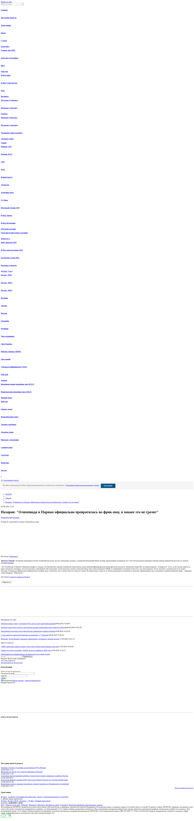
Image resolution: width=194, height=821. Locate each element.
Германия (5, 321)
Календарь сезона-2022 (10, 258)
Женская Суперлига (9, 108)
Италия (4, 313)
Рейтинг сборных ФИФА (11, 352)
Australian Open (7, 192)
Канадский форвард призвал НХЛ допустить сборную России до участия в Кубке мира (34, 780)
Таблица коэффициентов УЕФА (14, 367)
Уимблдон (5, 185)
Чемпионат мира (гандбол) (12, 133)
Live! (10, 271)
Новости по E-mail (13, 805)
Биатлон (4, 71)
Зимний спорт (6, 398)
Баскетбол (5, 46)
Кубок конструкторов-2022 (12, 250)
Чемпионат (13, 556)
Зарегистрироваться (32, 681)
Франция (4, 329)
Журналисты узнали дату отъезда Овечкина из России (22, 772)
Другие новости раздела (184, 788)
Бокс (3, 91)
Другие (4, 470)
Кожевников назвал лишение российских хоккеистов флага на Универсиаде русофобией (35, 784)
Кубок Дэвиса (6, 215)
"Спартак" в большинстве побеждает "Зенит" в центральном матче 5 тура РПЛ (38, 797)
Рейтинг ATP (6, 147)
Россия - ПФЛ (6, 290)
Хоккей (4, 380)
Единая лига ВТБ (8, 50)
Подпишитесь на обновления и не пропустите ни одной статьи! (25, 654)
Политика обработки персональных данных (85, 805)
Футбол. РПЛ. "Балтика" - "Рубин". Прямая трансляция (29, 801)
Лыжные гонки (7, 139)
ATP (2, 162)
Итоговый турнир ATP (10, 208)
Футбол (4, 271)
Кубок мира (6, 75)
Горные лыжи (6, 409)
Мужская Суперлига (9, 100)
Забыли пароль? (18, 681)
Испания (4, 298)
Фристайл (5, 463)
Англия (4, 306)
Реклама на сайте (52, 805)
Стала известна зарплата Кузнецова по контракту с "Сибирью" (25, 635)
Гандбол (4, 114)
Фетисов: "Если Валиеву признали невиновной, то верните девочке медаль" (30, 639)
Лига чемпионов (7, 336)
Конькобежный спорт (9, 417)
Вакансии (32, 805)
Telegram (24, 805)
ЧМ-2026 (4, 375)
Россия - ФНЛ (6, 283)
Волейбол (5, 96)
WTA (3, 170)
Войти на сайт (6, 2)
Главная (4, 10)
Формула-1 (5, 239)
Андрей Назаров (13, 517)
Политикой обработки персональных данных (82, 485)
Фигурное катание (8, 229)
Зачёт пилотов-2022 (9, 242)
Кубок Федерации (8, 223)
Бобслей (4, 402)
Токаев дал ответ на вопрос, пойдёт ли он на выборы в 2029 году (26, 650)
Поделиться (6, 582)
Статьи (4, 41)
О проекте (64, 805)
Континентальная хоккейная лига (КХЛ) (17, 384)
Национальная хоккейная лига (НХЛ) (16, 392)
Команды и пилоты (9, 265)
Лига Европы (6, 344)
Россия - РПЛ (6, 275)
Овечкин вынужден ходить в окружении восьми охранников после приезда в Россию (34, 627)
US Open (4, 200)
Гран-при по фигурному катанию (14, 233)
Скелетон (5, 455)
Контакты (41, 805)
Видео (3, 33)
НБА (3, 66)
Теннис (4, 143)
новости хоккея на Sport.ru (20, 577)
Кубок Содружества (9, 83)
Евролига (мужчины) (9, 58)
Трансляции (6, 25)
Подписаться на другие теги (12, 663)
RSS (2, 805)
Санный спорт (7, 447)
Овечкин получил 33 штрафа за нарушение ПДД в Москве (23, 768)
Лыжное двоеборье (8, 424)
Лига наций (5, 359)
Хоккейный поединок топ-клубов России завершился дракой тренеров (28, 631)
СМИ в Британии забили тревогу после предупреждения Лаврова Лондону (30, 647)
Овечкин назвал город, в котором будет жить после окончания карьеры (28, 624)
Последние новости (8, 18)
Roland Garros (6, 177)
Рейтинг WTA (6, 154)
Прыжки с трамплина (10, 440)
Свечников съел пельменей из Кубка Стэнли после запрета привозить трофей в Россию (34, 776)
